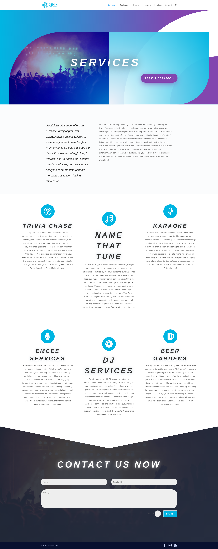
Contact (168, 5)
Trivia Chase (48, 226)
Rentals (147, 5)
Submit (170, 513)
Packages (124, 5)
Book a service (158, 78)
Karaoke (170, 226)
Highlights (158, 5)
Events (136, 5)
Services (111, 5)
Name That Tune (109, 246)
